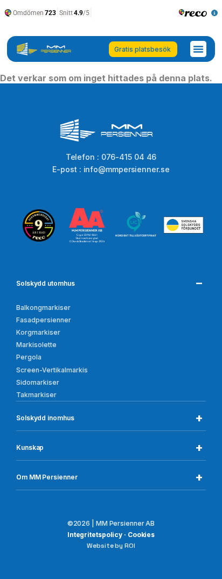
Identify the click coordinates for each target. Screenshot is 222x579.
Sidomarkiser (37, 382)
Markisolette (36, 345)
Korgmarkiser (38, 332)
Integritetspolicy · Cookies (111, 535)
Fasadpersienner (43, 320)
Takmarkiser (36, 395)
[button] (198, 49)
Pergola (28, 357)
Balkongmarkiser (43, 307)
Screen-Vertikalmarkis (52, 370)
